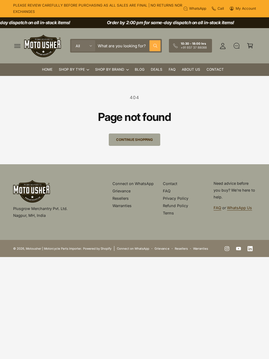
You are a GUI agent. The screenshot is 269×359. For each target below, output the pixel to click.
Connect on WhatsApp (133, 183)
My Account (246, 8)
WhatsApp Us (239, 208)
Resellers (120, 198)
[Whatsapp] (236, 46)
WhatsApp (197, 8)
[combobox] (129, 46)
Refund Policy (175, 205)
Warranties (122, 205)
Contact (170, 183)
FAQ (166, 191)
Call (221, 8)
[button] (17, 46)
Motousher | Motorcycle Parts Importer (53, 248)
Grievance (121, 191)
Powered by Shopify (97, 248)
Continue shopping (134, 139)
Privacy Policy (175, 198)
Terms (168, 213)
